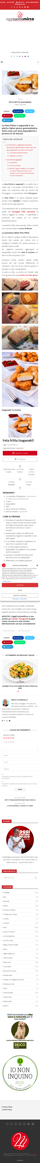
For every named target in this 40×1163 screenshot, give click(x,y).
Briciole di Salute (20, 910)
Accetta (20, 585)
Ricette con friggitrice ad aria (20, 980)
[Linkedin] (22, 7)
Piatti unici (20, 962)
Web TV (20, 1006)
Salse (20, 988)
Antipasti (20, 893)
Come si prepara (15, 165)
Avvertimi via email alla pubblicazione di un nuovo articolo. (19, 785)
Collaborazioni (32, 2)
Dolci (20, 927)
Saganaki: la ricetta (16, 156)
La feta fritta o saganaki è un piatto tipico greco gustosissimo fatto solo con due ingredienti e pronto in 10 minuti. (21, 147)
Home (3, 2)
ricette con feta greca (9, 631)
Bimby (20, 906)
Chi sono (11, 2)
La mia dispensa (20, 936)
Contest (20, 919)
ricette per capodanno (24, 631)
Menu (20, 949)
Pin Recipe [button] (21, 459)
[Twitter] (14, 7)
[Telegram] (27, 7)
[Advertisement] (20, 36)
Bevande (20, 901)
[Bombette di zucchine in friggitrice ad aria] (20, 671)
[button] (37, 565)
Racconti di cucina (20, 971)
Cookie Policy (15, 599)
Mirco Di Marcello (21, 105)
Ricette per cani (20, 984)
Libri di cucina (20, 941)
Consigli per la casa (20, 914)
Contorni (20, 923)
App (20, 897)
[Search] (38, 62)
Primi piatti (20, 967)
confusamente (33, 1154)
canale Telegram (19, 619)
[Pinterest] (19, 7)
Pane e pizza (20, 958)
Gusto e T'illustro (20, 932)
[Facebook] (11, 56)
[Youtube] (25, 7)
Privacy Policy (23, 599)
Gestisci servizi (7, 581)
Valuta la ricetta (8, 735)
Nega (20, 590)
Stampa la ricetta (21, 453)
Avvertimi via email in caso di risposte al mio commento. (17, 778)
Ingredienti (14, 162)
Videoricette (20, 1001)
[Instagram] (17, 7)
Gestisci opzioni (20, 595)
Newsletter (20, 4)
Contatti (20, 2)
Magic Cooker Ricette (20, 945)
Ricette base (20, 975)
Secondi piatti (20, 993)
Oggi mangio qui (20, 954)
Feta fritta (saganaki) (14, 160)
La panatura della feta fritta (18, 153)
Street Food (20, 997)
